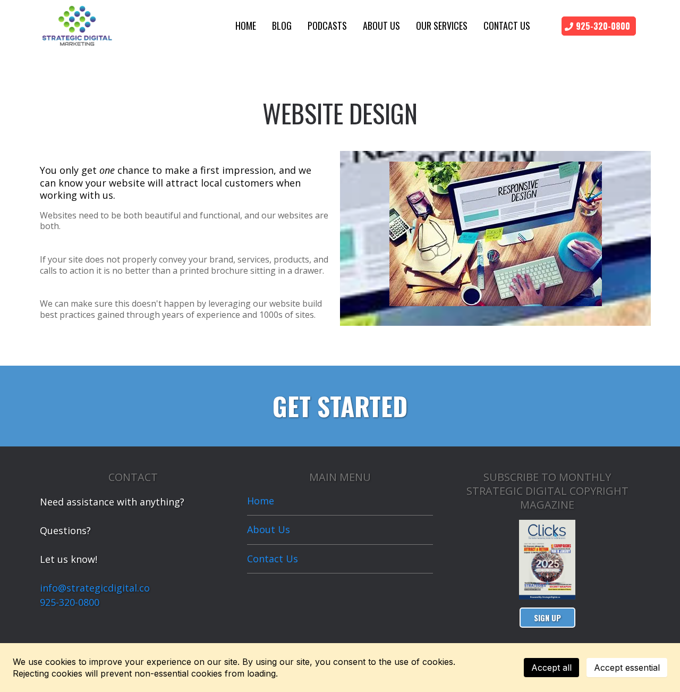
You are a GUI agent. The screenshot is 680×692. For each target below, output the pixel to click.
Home (245, 25)
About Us (381, 25)
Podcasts (327, 25)
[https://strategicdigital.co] (77, 24)
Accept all (551, 667)
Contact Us (506, 25)
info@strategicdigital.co (95, 587)
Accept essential (627, 667)
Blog (282, 25)
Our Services (442, 25)
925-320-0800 (69, 602)
